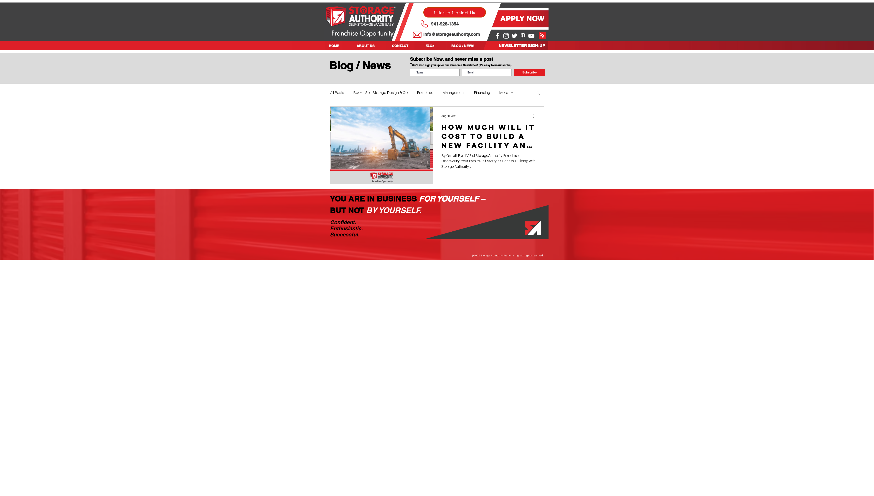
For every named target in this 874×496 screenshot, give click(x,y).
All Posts (337, 92)
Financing (482, 92)
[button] (371, 46)
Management (453, 92)
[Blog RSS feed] (542, 36)
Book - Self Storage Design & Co (380, 92)
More (503, 92)
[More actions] (535, 116)
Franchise (425, 92)
